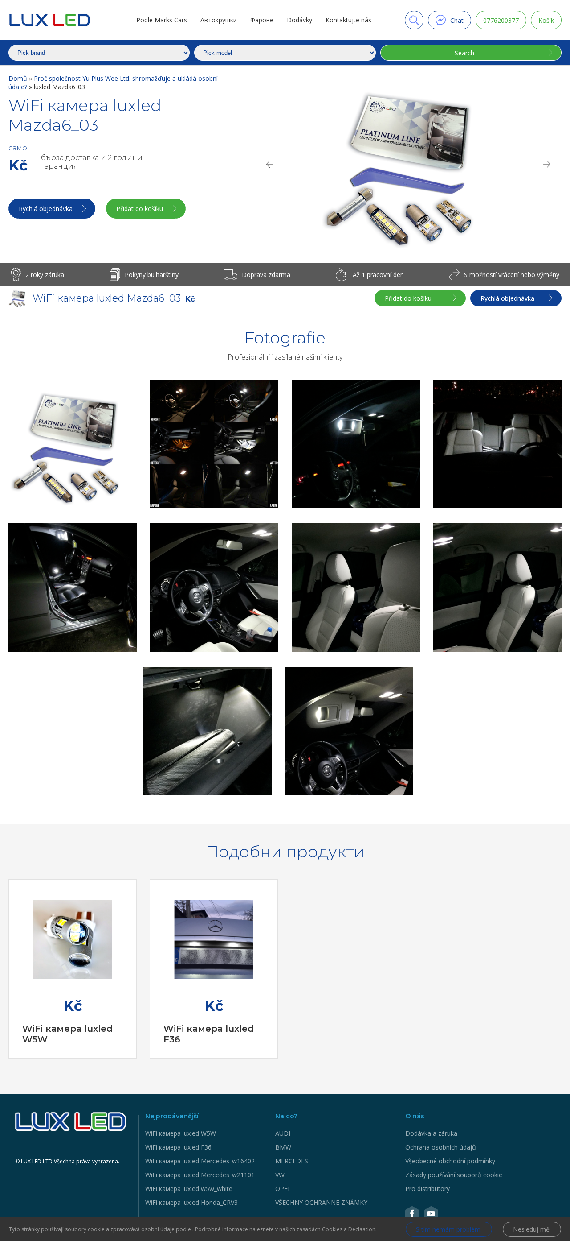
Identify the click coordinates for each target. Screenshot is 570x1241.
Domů (18, 78)
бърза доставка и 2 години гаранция (91, 161)
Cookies (332, 1229)
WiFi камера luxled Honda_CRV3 (191, 1202)
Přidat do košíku (139, 208)
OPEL (283, 1188)
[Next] (547, 164)
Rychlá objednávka (46, 208)
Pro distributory (427, 1188)
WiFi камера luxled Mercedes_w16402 (200, 1161)
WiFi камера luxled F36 (178, 1147)
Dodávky (299, 20)
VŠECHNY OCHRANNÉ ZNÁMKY (321, 1202)
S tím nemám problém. (449, 1229)
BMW (283, 1147)
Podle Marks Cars (161, 20)
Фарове (261, 20)
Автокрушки (218, 20)
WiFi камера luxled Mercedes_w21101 (200, 1175)
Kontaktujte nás (348, 20)
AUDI (282, 1133)
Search (464, 53)
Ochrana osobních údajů (440, 1147)
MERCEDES (291, 1161)
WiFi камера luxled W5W (180, 1133)
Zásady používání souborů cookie (453, 1175)
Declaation (361, 1229)
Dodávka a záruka (431, 1133)
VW (280, 1175)
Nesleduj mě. (532, 1229)
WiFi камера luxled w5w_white (188, 1188)
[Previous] (269, 164)
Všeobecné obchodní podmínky (450, 1161)
